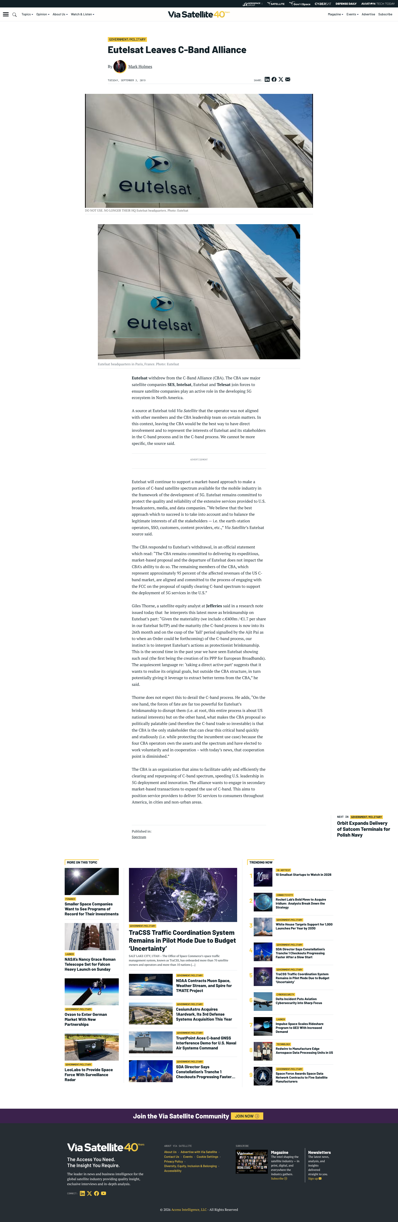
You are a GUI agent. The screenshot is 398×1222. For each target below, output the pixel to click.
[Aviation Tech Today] (378, 4)
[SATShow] (275, 4)
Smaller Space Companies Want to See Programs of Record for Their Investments (92, 908)
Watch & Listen (81, 14)
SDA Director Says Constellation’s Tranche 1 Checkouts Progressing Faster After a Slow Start (204, 1071)
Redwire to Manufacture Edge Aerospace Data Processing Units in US (304, 1051)
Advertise (368, 14)
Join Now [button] (245, 1115)
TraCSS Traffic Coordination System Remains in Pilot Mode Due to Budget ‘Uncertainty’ (182, 940)
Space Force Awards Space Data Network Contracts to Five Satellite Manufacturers (302, 1077)
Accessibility (172, 1171)
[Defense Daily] (346, 4)
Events (351, 14)
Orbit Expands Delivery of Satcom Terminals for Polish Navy (363, 829)
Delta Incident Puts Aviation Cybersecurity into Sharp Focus (299, 1001)
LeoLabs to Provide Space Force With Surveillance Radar (89, 1074)
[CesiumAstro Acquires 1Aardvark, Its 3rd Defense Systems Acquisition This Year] (151, 1013)
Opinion (41, 14)
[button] (5, 14)
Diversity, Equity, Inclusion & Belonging (190, 1166)
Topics (26, 14)
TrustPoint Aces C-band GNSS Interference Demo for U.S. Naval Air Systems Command (206, 1042)
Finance (70, 899)
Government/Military (127, 39)
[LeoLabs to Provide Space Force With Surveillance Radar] (92, 1047)
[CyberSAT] (323, 4)
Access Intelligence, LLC (189, 1209)
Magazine (334, 14)
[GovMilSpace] (299, 3)
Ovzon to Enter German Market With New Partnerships (86, 1019)
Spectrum (139, 837)
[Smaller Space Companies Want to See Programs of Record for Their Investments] (92, 881)
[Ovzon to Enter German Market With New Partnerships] (92, 992)
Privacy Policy (173, 1161)
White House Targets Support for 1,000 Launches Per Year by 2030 (304, 926)
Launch (70, 954)
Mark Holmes (140, 66)
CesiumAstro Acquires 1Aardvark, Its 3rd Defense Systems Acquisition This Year (204, 1014)
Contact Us (171, 1157)
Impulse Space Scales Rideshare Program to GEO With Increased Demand (300, 1028)
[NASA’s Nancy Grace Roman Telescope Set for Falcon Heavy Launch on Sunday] (92, 936)
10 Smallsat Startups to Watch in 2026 (303, 875)
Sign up (313, 1179)
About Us (59, 14)
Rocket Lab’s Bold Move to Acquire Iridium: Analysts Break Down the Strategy (301, 903)
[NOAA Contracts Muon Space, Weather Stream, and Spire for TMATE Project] (151, 985)
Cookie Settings (207, 1157)
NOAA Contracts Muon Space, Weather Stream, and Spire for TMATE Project (204, 985)
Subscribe (385, 14)
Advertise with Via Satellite (199, 1152)
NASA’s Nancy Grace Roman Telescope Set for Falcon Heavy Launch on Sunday (90, 964)
